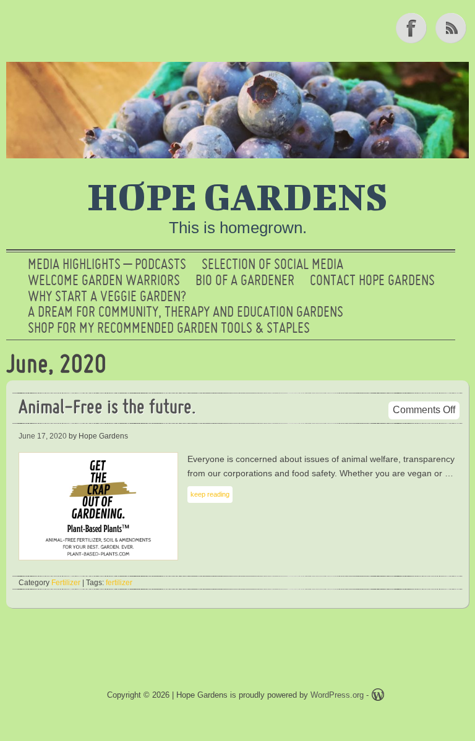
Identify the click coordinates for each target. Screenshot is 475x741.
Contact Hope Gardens (372, 281)
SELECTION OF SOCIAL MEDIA (272, 265)
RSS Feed (452, 27)
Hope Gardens (237, 196)
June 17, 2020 (43, 436)
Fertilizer (65, 582)
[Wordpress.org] (378, 696)
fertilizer (119, 582)
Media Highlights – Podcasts (107, 265)
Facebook (412, 27)
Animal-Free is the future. (107, 409)
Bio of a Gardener (244, 281)
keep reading (209, 494)
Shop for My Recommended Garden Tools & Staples (169, 329)
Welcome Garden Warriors (104, 281)
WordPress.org (337, 695)
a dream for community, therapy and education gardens (185, 313)
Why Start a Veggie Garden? (107, 297)
